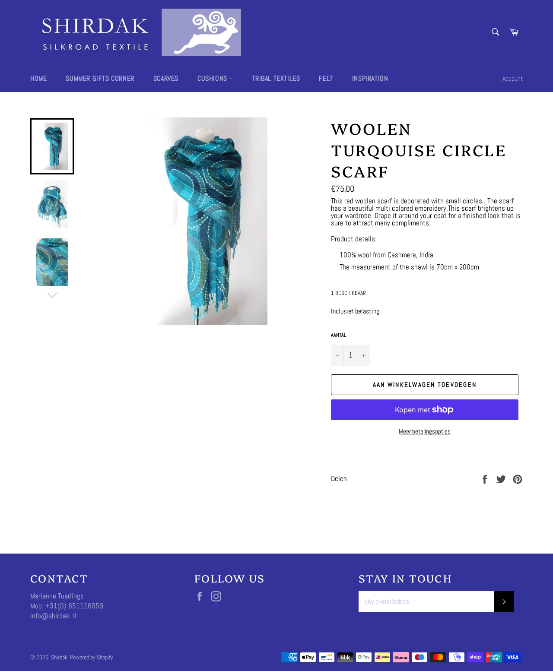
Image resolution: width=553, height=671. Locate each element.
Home (38, 78)
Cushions (213, 78)
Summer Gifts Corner (100, 78)
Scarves (165, 78)
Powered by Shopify (91, 657)
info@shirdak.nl (53, 615)
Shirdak (59, 657)
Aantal (338, 335)
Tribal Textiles (276, 78)
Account (512, 78)
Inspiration (370, 78)
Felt (326, 78)
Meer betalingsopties (425, 431)
